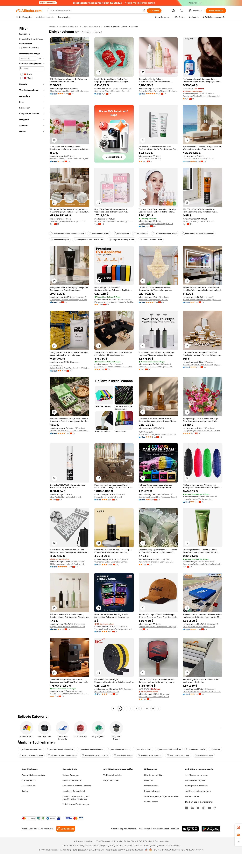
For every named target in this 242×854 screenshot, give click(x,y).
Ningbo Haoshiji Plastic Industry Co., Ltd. (67, 627)
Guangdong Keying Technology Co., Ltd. (156, 223)
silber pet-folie (123, 234)
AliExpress (78, 841)
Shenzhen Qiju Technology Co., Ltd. (154, 696)
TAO (140, 841)
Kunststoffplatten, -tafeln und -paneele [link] (121, 26)
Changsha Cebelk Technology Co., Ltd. (155, 367)
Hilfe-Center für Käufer (154, 775)
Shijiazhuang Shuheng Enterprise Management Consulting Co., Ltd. (158, 627)
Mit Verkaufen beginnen (195, 780)
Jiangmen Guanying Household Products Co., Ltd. (69, 431)
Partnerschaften (192, 796)
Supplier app (117, 829)
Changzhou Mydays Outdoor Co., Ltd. (199, 627)
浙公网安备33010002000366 (167, 850)
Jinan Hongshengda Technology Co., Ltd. (68, 221)
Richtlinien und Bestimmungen (75, 804)
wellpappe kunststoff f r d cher (97, 755)
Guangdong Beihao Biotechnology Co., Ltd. (68, 300)
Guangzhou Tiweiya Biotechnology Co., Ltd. (201, 96)
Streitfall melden (151, 786)
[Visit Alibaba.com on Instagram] (203, 808)
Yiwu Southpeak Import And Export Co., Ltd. (113, 629)
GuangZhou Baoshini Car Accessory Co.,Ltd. (158, 497)
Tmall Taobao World (104, 841)
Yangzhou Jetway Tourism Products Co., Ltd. (69, 159)
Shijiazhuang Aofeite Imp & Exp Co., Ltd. (67, 564)
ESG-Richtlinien (28, 786)
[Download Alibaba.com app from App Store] (190, 829)
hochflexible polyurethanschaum (64, 755)
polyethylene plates (205, 755)
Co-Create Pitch (29, 780)
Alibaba (52, 26)
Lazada (119, 841)
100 (153, 708)
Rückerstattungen (152, 791)
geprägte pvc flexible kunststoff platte (69, 234)
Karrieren (26, 791)
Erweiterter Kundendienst (73, 791)
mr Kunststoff (142, 234)
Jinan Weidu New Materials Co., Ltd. (65, 497)
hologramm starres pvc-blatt (122, 240)
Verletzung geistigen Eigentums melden (161, 796)
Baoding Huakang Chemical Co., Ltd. (198, 221)
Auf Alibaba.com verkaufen (197, 775)
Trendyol (148, 841)
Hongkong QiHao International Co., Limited (201, 431)
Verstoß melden (151, 802)
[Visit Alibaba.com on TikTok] (215, 808)
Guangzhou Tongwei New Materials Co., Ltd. (202, 691)
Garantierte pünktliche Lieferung (76, 786)
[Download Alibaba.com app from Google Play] (211, 829)
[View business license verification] (146, 849)
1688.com (90, 841)
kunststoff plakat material (32, 755)
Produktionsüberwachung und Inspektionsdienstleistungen (75, 797)
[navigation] (32, 368)
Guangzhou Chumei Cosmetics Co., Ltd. (111, 91)
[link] (238, 827)
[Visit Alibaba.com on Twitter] (198, 808)
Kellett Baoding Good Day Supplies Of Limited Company (69, 368)
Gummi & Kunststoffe (69, 26)
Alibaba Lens (27, 829)
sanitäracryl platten (124, 755)
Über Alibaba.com (30, 769)
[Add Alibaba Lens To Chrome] (65, 829)
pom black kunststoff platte (92, 749)
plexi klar (216, 749)
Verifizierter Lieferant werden (198, 791)
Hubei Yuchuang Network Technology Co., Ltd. (114, 221)
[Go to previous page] (113, 708)
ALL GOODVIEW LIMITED (150, 159)
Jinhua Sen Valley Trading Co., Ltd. (197, 499)
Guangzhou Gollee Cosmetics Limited (110, 562)
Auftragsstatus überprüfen (197, 786)
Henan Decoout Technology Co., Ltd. (199, 159)
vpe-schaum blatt (144, 749)
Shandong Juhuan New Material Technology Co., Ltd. (69, 91)
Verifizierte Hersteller (112, 775)
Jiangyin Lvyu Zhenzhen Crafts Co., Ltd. (156, 562)
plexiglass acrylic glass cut (151, 755)
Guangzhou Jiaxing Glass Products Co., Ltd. (157, 434)
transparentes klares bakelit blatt (90, 240)
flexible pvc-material (197, 749)
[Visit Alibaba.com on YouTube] (209, 808)
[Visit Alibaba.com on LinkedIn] (192, 808)
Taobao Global (130, 841)
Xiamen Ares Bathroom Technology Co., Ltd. (202, 300)
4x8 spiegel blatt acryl (100, 234)
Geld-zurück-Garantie (71, 780)
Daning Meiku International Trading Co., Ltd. (69, 694)
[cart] (182, 11)
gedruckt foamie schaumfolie (61, 749)
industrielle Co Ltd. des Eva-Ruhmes (199, 234)
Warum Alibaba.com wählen (33, 775)
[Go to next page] (158, 708)
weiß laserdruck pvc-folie (32, 749)
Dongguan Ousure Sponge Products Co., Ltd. (113, 302)
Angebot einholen (111, 780)
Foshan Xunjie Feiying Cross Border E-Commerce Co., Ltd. (114, 367)
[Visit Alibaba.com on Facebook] (187, 808)
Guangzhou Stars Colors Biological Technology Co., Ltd (158, 91)
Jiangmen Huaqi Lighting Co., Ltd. (153, 300)
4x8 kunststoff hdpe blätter (166, 234)
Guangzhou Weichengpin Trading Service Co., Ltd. (202, 564)
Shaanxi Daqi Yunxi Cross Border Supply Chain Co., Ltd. (202, 364)
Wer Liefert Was (162, 841)
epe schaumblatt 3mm (120, 749)
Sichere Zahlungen (70, 775)
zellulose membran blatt (152, 240)
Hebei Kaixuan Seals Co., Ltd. (106, 691)
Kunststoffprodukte (91, 26)
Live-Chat (148, 780)
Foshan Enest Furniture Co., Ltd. (108, 497)
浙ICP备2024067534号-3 (192, 850)
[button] (144, 10)
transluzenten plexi (61, 240)
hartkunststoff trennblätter (170, 749)
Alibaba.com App (171, 829)
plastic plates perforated (179, 755)
